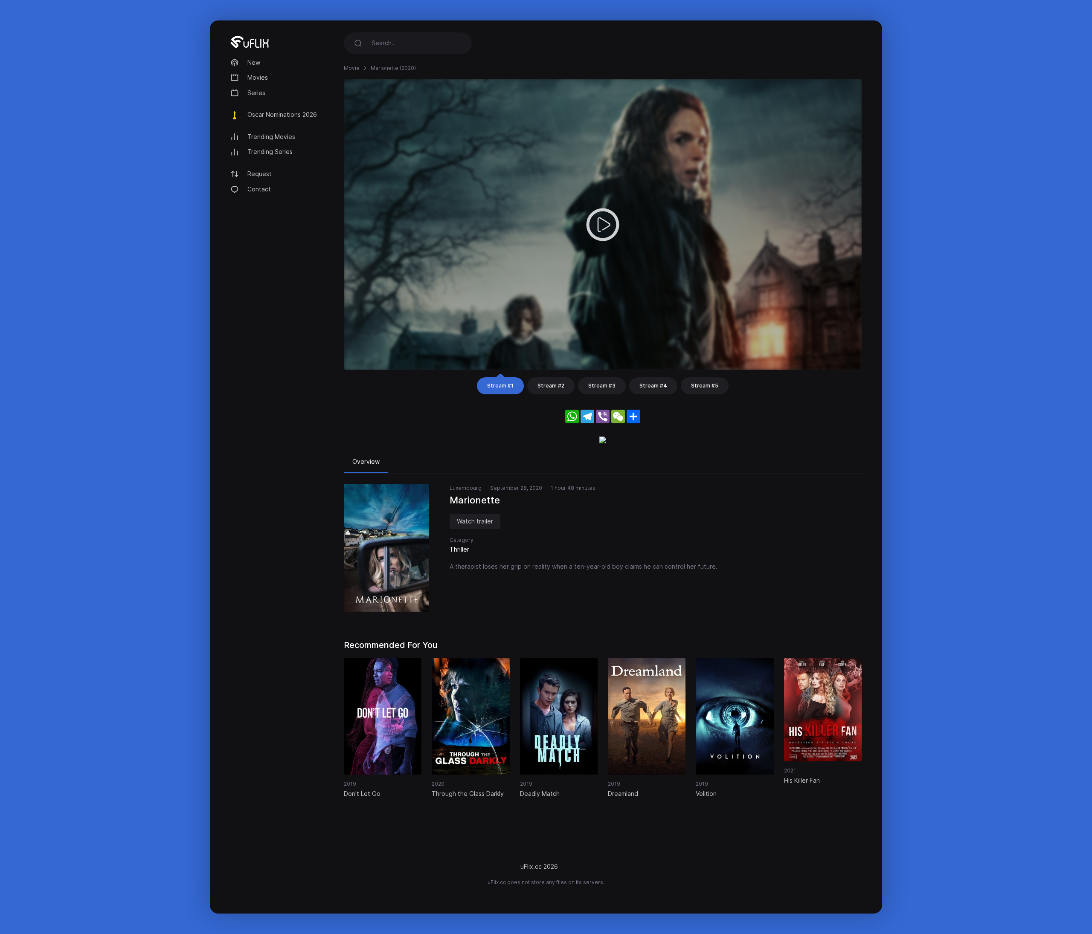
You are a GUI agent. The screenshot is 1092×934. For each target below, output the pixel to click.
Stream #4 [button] (653, 385)
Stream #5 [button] (704, 385)
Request (259, 173)
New (253, 62)
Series (256, 92)
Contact (259, 189)
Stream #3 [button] (602, 385)
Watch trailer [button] (475, 521)
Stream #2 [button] (550, 385)
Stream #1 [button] (500, 385)
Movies (257, 77)
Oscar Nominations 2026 (282, 114)
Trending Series (270, 151)
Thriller (459, 549)
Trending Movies (271, 136)
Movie (352, 68)
